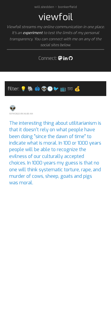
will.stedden (44, 7)
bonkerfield (67, 7)
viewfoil (55, 17)
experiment (33, 32)
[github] (71, 58)
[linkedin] (65, 58)
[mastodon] (60, 58)
